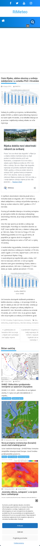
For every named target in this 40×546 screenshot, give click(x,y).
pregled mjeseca (14, 323)
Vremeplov (27, 320)
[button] (37, 501)
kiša (36, 320)
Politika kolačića (19, 543)
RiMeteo (20, 12)
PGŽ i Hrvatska (7, 320)
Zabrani (20, 532)
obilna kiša (4, 323)
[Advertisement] (20, 50)
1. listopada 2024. (9, 489)
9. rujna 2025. (7, 381)
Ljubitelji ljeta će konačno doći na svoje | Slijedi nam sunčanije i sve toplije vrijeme (10, 333)
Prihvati (20, 526)
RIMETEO (17, 86)
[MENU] (27, 25)
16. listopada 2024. (9, 440)
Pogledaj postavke (20, 538)
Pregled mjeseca (18, 320)
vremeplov (35, 323)
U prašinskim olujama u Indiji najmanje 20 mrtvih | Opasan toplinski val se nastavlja (29, 335)
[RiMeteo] (3, 20)
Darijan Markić (22, 440)
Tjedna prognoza (18, 398)
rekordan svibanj (25, 323)
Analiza (4, 457)
